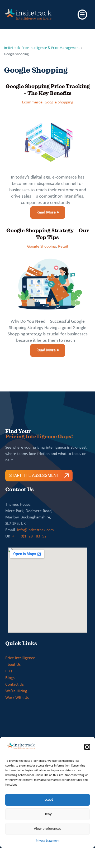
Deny (48, 814)
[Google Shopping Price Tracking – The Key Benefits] (47, 140)
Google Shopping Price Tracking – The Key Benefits (48, 89)
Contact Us (14, 684)
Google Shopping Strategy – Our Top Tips (47, 233)
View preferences (47, 829)
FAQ (8, 671)
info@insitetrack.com (35, 530)
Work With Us (17, 698)
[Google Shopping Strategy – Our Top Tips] (47, 284)
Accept (47, 800)
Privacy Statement (47, 840)
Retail (63, 246)
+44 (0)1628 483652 (29, 536)
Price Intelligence (20, 658)
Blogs (10, 678)
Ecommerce (32, 102)
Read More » (44, 210)
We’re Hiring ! (17, 691)
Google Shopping (59, 102)
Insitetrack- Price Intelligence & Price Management (42, 48)
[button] (87, 747)
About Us (13, 665)
